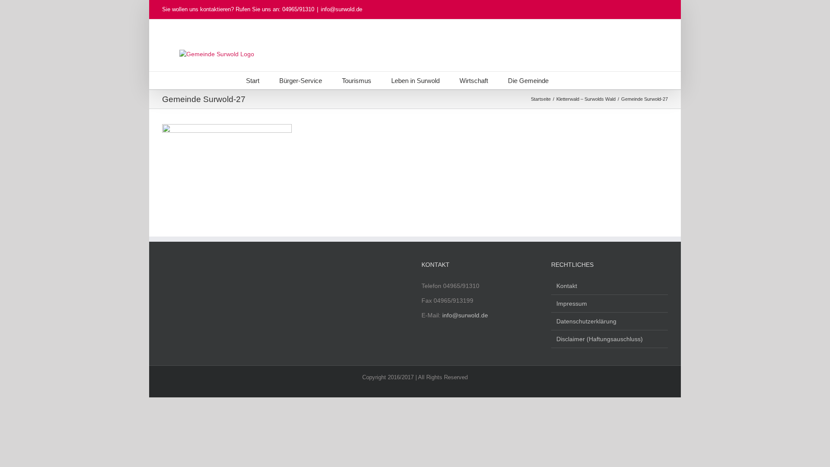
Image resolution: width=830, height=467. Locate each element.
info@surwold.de (341, 9)
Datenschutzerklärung (586, 321)
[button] (571, 80)
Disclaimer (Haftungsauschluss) (599, 339)
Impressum (571, 303)
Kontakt (566, 285)
